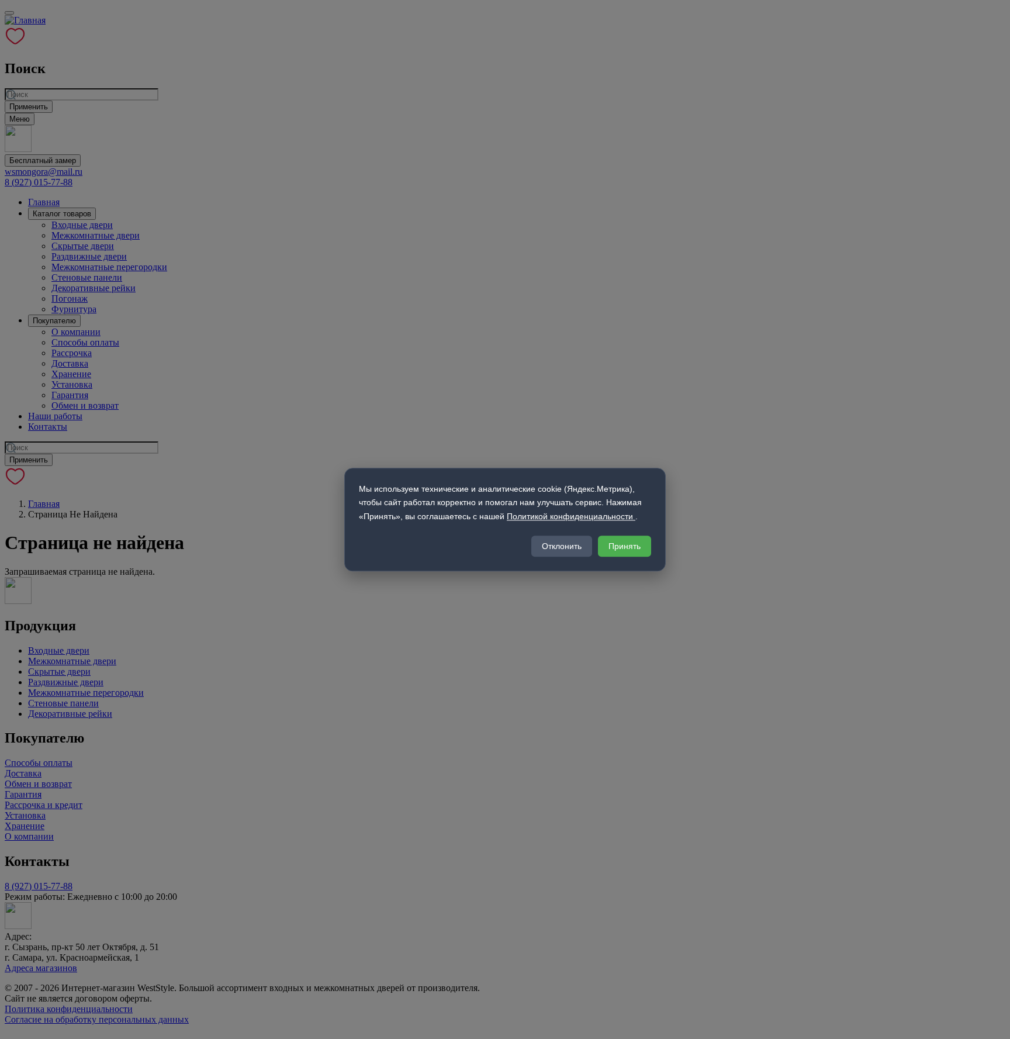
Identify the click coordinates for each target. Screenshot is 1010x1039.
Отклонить (562, 546)
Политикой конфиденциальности (571, 516)
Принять (624, 546)
